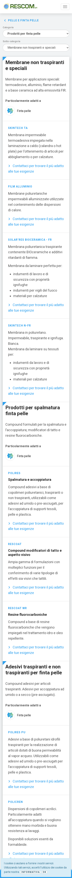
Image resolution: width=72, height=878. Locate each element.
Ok (44, 872)
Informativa (30, 872)
